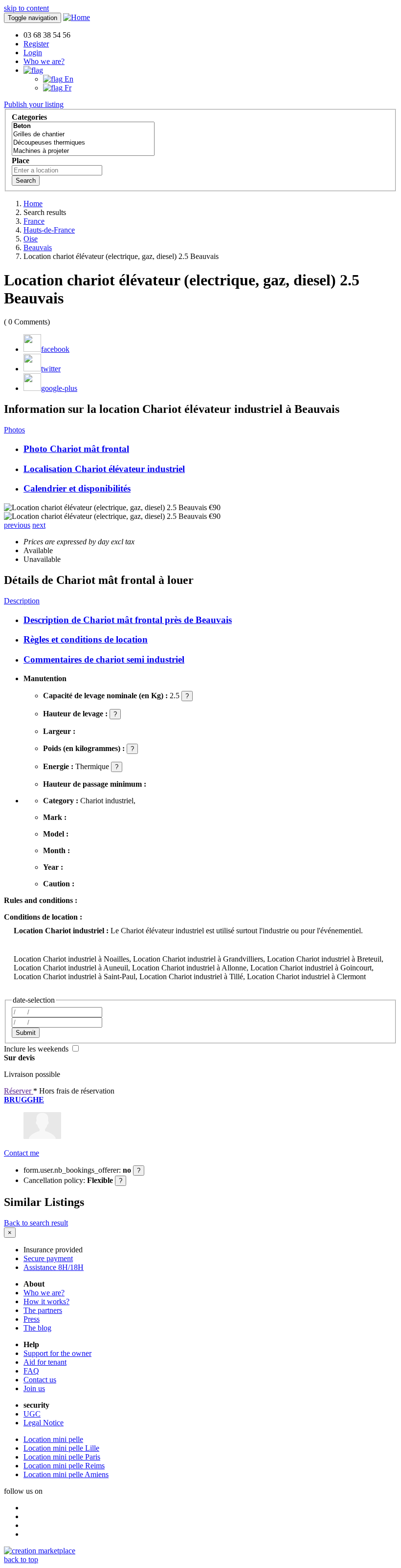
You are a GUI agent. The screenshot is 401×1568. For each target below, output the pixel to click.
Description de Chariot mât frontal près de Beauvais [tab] (127, 620)
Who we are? (44, 61)
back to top (21, 1559)
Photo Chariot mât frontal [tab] (76, 449)
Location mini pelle (53, 1439)
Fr (67, 88)
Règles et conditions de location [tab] (85, 639)
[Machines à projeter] (83, 151)
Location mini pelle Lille (61, 1448)
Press (31, 1319)
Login (32, 52)
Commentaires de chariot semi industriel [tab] (103, 659)
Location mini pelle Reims (64, 1465)
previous (17, 525)
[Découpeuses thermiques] (83, 143)
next (38, 525)
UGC (32, 1414)
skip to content (26, 8)
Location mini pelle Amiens (66, 1474)
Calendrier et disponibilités (77, 488)
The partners (42, 1310)
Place (20, 160)
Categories (29, 117)
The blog (37, 1328)
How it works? (46, 1301)
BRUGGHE (24, 1099)
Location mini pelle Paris (61, 1457)
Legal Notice (43, 1422)
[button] (33, 70)
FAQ (31, 1371)
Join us (34, 1388)
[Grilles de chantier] (83, 134)
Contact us (39, 1379)
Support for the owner (57, 1353)
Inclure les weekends (37, 1049)
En (68, 79)
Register (36, 44)
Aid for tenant (45, 1362)
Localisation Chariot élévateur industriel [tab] (104, 469)
